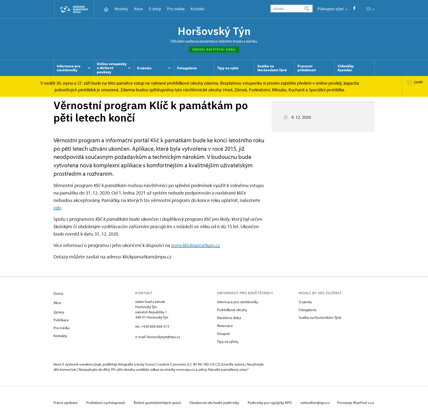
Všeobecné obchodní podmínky (214, 402)
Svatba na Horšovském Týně (320, 317)
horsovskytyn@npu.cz (163, 336)
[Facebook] (354, 9)
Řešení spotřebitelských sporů (158, 402)
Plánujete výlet (331, 8)
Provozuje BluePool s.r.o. (355, 402)
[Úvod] (106, 8)
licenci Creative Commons (165, 364)
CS (369, 8)
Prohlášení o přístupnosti (106, 402)
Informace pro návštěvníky (237, 301)
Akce (138, 8)
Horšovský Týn (214, 31)
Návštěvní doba (229, 317)
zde (57, 207)
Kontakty (60, 335)
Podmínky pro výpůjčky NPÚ (270, 402)
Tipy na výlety (227, 341)
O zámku (305, 301)
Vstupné (223, 333)
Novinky (121, 8)
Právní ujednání (66, 402)
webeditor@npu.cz (315, 402)
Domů (58, 293)
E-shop (155, 8)
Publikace (61, 320)
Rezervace (225, 325)
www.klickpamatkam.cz (195, 245)
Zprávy (59, 312)
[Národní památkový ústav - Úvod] (74, 9)
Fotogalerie (308, 309)
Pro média (176, 8)
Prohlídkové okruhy (232, 309)
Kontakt (197, 8)
